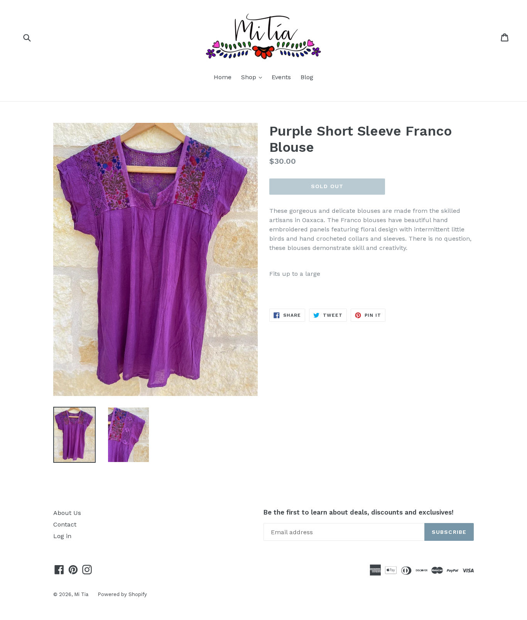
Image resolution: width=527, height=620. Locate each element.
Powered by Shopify (122, 594)
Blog (307, 77)
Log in (62, 536)
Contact (64, 524)
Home (222, 77)
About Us (67, 512)
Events (281, 77)
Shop (253, 77)
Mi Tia (82, 594)
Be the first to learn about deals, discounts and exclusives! (359, 512)
